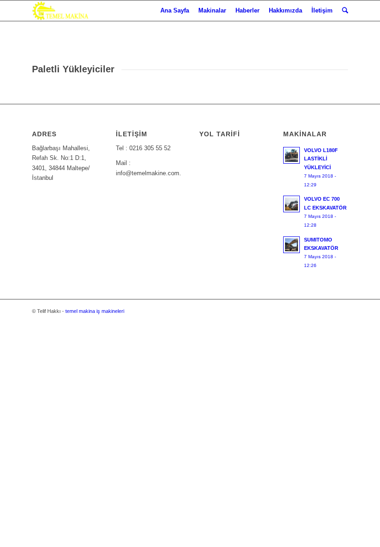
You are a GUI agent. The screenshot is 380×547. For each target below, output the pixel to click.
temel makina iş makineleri (94, 311)
